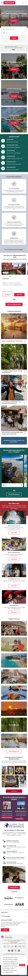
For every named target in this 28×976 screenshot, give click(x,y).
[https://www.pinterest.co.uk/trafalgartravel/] (16, 951)
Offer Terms (3, 926)
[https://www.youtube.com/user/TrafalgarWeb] (19, 951)
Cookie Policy (9, 972)
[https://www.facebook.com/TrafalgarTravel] (9, 951)
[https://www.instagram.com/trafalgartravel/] (13, 951)
